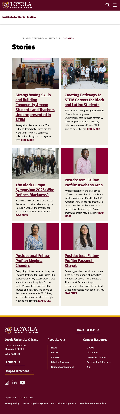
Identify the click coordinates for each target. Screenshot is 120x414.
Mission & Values (60, 362)
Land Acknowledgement (63, 403)
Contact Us (13, 362)
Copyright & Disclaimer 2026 (19, 397)
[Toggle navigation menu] (115, 5)
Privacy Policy (12, 403)
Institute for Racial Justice (19, 17)
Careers (55, 357)
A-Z (88, 367)
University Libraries (97, 357)
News (54, 347)
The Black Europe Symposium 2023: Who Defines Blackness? (35, 190)
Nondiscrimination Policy (93, 403)
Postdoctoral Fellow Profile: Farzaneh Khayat (82, 260)
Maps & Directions (17, 371)
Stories (69, 38)
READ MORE (27, 140)
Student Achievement (62, 367)
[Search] (108, 5)
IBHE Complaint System (35, 403)
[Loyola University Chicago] (17, 5)
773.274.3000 (12, 354)
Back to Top (86, 330)
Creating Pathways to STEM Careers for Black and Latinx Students (84, 100)
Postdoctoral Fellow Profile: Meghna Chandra (33, 260)
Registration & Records (99, 362)
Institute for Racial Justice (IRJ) (42, 38)
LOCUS (90, 347)
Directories (92, 352)
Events (54, 352)
